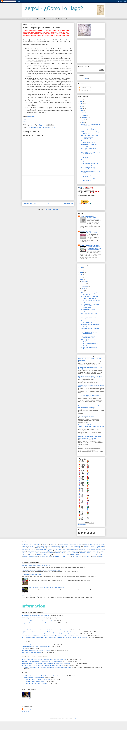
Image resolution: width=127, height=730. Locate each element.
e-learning (64, 546)
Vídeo (70, 556)
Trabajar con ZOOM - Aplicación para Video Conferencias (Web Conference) (90, 396)
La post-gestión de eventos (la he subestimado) (33, 619)
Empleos (92, 546)
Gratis (30, 549)
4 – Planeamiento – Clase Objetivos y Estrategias (34, 683)
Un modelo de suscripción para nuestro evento (33, 617)
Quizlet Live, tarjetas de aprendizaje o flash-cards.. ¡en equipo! (37, 644)
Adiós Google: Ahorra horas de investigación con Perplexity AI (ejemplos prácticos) (42, 665)
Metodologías (57, 551)
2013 (81, 106)
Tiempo (36, 556)
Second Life (56, 554)
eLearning (85, 546)
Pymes (88, 552)
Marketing (41, 127)
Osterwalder (44, 552)
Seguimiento (62, 554)
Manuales (82, 549)
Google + (102, 547)
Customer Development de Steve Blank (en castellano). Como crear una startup (94, 248)
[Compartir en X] (50, 125)
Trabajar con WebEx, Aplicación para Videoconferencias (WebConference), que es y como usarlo (91, 426)
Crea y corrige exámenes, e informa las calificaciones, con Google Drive (89, 406)
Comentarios (84, 90)
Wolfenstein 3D (26, 699)
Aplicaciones (37, 544)
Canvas (55, 544)
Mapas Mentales (41, 551)
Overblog (96, 191)
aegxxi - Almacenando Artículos (89, 245)
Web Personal (88, 187)
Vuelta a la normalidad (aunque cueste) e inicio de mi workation (37, 621)
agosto (84, 120)
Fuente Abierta (74, 547)
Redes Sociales (43, 555)
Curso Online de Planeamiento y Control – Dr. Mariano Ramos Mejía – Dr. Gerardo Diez (43, 675)
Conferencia (80, 544)
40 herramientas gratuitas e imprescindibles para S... (89, 168)
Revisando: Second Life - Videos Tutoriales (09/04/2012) (43, 579)
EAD (70, 546)
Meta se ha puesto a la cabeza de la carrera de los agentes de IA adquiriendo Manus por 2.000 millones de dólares (50, 633)
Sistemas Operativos (87, 554)
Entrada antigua (68, 204)
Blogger (75, 718)
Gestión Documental (89, 547)
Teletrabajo (31, 556)
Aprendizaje (45, 544)
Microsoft (64, 551)
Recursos (25, 554)
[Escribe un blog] (48, 125)
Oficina (103, 551)
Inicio (49, 204)
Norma (94, 551)
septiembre (85, 117)
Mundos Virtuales (87, 551)
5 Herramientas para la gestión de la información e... (90, 125)
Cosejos (31, 127)
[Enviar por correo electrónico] (46, 125)
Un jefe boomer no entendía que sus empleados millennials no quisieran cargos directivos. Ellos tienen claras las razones (52, 632)
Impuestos (50, 549)
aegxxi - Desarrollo (85, 231)
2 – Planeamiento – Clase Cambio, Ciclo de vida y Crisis (36, 679)
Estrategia (35, 127)
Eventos (49, 547)
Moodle (79, 551)
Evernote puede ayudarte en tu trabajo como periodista (89, 128)
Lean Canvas (57, 549)
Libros (68, 549)
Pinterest (51, 552)
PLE (63, 552)
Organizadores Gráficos (35, 552)
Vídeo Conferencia (77, 556)
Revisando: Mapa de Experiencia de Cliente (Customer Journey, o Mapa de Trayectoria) (90, 377)
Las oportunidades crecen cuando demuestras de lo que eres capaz (38, 622)
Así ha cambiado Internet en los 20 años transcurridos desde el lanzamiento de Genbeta (44, 630)
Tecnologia (25, 556)
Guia (35, 549)
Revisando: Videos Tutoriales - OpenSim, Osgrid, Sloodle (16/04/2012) (46, 587)
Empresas (31, 547)
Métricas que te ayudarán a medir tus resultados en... (90, 153)
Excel (54, 547)
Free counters (82, 524)
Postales (67, 552)
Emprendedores (100, 546)
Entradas (83, 87)
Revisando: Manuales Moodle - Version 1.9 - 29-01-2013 (36, 565)
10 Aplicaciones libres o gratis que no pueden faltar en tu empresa (38, 596)
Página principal (28, 18)
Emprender (24, 547)
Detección (48, 546)
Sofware (103, 554)
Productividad (74, 552)
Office (98, 551)
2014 (81, 103)
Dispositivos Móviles (56, 546)
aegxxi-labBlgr (27, 709)
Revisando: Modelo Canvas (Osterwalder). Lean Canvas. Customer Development (90, 437)
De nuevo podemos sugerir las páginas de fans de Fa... (89, 141)
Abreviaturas (25, 544)
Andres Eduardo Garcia (87, 216)
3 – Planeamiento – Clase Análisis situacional (33, 681)
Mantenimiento (74, 549)
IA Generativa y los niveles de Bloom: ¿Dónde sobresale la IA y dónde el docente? (42, 661)
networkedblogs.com (92, 192)
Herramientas (41, 549)
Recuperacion (102, 552)
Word (102, 556)
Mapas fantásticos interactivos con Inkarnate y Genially (36, 646)
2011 (81, 110)
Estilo (37, 547)
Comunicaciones (73, 544)
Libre (64, 549)
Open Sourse (26, 552)
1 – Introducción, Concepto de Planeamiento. (33, 677)
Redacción (31, 554)
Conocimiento (97, 544)
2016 (81, 99)
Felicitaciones (66, 547)
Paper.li (92, 188)
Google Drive (24, 549)
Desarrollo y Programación (45, 18)
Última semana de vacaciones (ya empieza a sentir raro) (36, 615)
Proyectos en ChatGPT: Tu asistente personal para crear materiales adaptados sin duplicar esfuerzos (47, 663)
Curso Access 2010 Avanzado (94, 232)
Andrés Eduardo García (63, 18)
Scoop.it (92, 190)
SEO (68, 554)
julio (83, 122)
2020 (23, 648)
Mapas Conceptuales (32, 551)
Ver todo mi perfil (26, 711)
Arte (51, 544)
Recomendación (95, 552)
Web (99, 556)
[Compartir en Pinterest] (53, 125)
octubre (84, 115)
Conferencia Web (88, 544)
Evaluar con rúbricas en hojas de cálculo (32, 652)
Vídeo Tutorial (86, 556)
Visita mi (81, 187)
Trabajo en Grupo (43, 556)
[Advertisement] (48, 187)
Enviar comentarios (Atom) (51, 209)
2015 (81, 101)
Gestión (81, 547)
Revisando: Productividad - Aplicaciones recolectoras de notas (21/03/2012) (41, 570)
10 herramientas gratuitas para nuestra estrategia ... (89, 164)
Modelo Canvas (71, 551)
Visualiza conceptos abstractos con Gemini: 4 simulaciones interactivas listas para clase (44, 659)
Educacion (77, 546)
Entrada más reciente (29, 204)
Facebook (59, 547)
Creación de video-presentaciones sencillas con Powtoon (36, 650)
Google (96, 547)
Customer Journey (40, 546)
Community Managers (63, 544)
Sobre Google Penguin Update (86, 416)
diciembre (84, 112)
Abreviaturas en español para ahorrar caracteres (89, 179)
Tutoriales (56, 556)
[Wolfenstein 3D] (26, 697)
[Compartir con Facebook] (51, 125)
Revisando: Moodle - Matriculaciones (88, 447)
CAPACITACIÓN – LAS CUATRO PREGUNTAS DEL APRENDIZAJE (90, 137)
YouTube (23, 558)
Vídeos (94, 556)
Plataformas (57, 552)
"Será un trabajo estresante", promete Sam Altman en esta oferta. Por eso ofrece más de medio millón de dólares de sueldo (53, 635)
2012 (81, 108)
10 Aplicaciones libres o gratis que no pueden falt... (90, 132)
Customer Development (29, 546)
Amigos (30, 544)
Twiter (53, 127)
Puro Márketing (31, 116)
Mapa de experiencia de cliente (93, 549)
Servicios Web (75, 554)
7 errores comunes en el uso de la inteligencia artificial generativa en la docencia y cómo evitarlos (46, 667)
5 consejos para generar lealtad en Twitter (32, 574)
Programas (82, 552)
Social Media (48, 127)
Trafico (49, 556)
